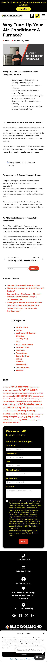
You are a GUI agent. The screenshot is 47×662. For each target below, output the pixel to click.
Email (9, 462)
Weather (20, 370)
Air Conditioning (19, 386)
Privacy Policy (31, 659)
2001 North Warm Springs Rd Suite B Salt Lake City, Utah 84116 (23, 595)
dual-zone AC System (25, 333)
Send (23, 542)
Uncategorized (22, 367)
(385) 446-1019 (17, 435)
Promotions (21, 353)
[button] (44, 633)
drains (19, 330)
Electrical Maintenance (28, 393)
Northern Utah (22, 347)
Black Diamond (13, 390)
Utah (24, 419)
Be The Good (22, 327)
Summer (20, 362)
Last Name (11, 453)
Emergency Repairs (9, 401)
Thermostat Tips (16, 420)
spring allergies (10, 417)
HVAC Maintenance (24, 344)
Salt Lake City (24, 413)
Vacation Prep (32, 420)
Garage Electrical (35, 401)
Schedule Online (23, 571)
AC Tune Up (6, 387)
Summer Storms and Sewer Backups (23, 285)
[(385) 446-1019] (7, 435)
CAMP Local (28, 389)
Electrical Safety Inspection (34, 398)
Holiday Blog (22, 339)
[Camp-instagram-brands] (33, 615)
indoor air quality (17, 407)
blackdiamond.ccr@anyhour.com (23, 531)
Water (40, 420)
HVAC (18, 342)
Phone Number (13, 470)
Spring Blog (21, 417)
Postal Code (11, 478)
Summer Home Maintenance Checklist (24, 294)
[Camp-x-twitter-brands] (27, 615)
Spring (19, 359)
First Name (11, 445)
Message (10, 486)
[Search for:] (18, 268)
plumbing (22, 411)
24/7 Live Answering (23, 609)
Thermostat (21, 365)
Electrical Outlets (22, 396)
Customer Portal (23, 583)
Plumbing (20, 350)
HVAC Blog (9, 404)
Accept (24, 654)
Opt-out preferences (17, 659)
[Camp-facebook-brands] (20, 615)
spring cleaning (32, 417)
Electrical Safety (19, 398)
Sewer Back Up (22, 356)
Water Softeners (8, 422)
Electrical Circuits (15, 393)
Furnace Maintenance (23, 401)
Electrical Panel (38, 396)
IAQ (4, 408)
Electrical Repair (8, 398)
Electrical (20, 336)
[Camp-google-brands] (14, 615)
